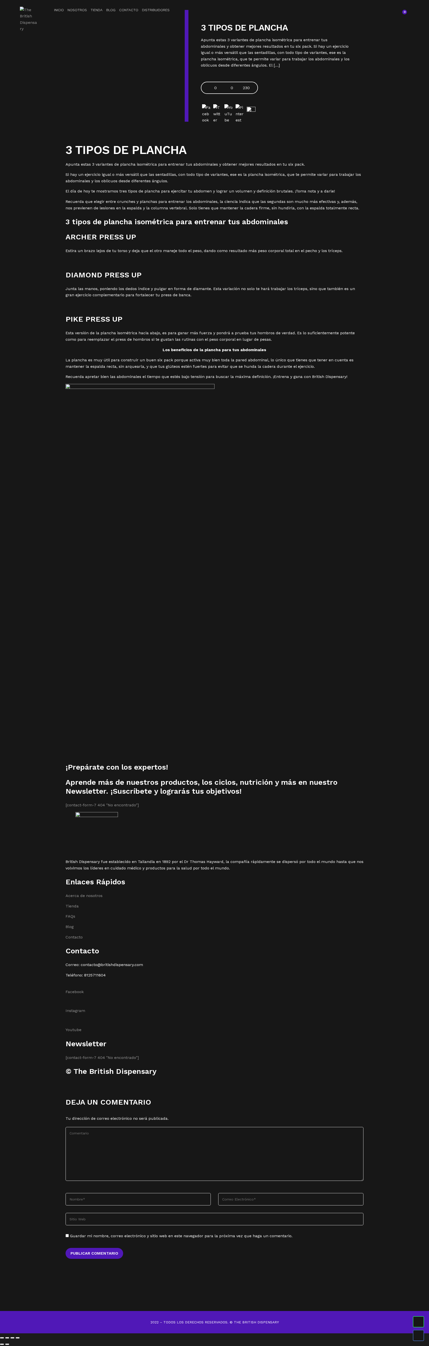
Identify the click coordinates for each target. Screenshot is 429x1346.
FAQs (70, 916)
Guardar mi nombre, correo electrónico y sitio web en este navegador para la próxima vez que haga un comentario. (181, 1236)
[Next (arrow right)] (7, 1344)
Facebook (75, 991)
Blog (110, 10)
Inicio (59, 10)
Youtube (73, 1029)
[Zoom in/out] (18, 1338)
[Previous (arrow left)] (2, 1344)
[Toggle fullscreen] (12, 1338)
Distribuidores (156, 10)
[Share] (7, 1338)
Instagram (75, 1010)
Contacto (128, 10)
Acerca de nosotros (84, 895)
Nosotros (77, 10)
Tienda (97, 10)
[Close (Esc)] (2, 1338)
